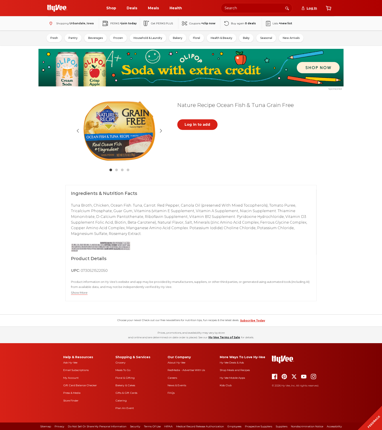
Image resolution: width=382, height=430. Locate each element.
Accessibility (334, 426)
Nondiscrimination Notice (307, 426)
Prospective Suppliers (258, 426)
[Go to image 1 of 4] (111, 170)
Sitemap (45, 426)
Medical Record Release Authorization (200, 426)
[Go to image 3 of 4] (122, 170)
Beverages (95, 38)
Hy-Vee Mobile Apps (232, 377)
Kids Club (226, 385)
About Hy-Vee (176, 362)
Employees (234, 426)
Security (135, 426)
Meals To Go (122, 370)
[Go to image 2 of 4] (116, 170)
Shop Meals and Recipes (235, 370)
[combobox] (256, 8)
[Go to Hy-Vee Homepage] (57, 8)
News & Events (177, 385)
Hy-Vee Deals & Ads (232, 362)
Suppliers (281, 426)
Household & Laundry (148, 38)
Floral (196, 38)
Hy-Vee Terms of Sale (224, 337)
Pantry (73, 38)
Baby (246, 38)
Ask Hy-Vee (70, 362)
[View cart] (328, 8)
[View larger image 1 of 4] (119, 131)
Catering (121, 400)
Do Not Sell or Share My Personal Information (97, 426)
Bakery (177, 38)
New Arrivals (291, 38)
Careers (172, 377)
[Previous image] (77, 130)
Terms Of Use (152, 426)
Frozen (118, 38)
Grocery (120, 362)
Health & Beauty (221, 38)
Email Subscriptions (76, 370)
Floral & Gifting (125, 377)
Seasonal (266, 38)
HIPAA (168, 426)
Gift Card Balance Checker (80, 385)
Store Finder (70, 400)
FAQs (171, 392)
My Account (71, 377)
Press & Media (71, 392)
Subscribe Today (252, 320)
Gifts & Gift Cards (126, 392)
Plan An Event (124, 408)
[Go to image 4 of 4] (128, 170)
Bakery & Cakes (125, 385)
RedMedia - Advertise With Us (186, 370)
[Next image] (161, 130)
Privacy (59, 426)
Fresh (54, 38)
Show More (79, 292)
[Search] (287, 8)
